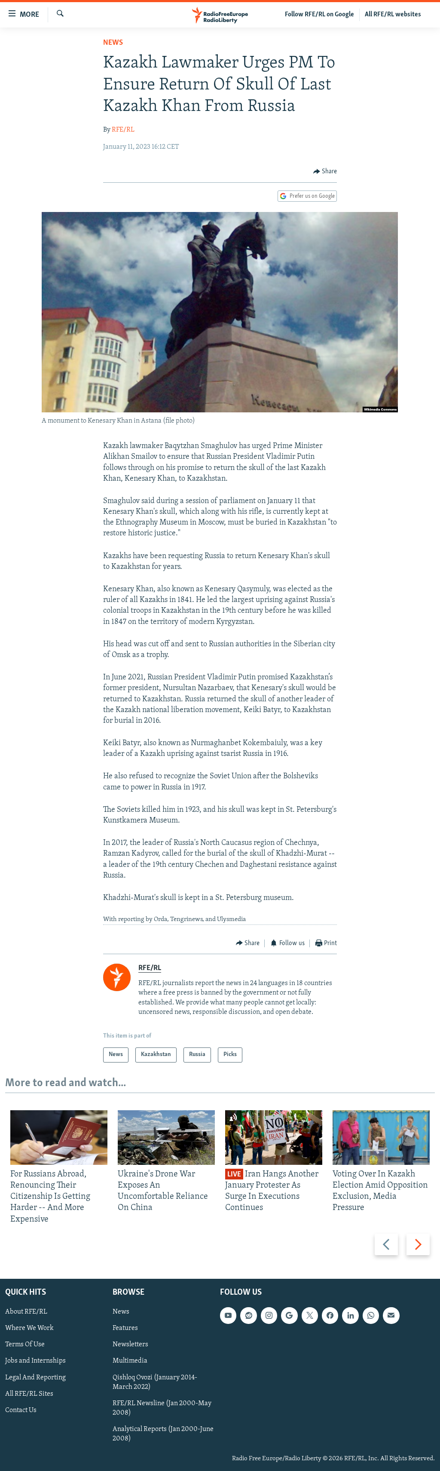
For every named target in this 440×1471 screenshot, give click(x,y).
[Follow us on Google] (289, 1315)
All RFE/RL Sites (29, 1393)
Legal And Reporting (35, 1377)
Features (125, 1328)
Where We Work (29, 1328)
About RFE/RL (26, 1311)
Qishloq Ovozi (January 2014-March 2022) (155, 1382)
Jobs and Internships (35, 1360)
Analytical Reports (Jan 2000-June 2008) (163, 1433)
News (113, 43)
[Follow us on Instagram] (269, 1315)
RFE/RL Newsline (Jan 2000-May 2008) (162, 1408)
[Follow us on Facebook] (330, 1315)
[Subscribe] (391, 1315)
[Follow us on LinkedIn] (350, 1315)
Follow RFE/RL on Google (319, 14)
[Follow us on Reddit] (248, 1315)
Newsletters (130, 1344)
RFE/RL (123, 129)
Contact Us (21, 1410)
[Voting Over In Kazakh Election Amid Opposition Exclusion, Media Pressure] (381, 1137)
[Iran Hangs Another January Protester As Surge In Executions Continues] (273, 1137)
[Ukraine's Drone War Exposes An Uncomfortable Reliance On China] (166, 1137)
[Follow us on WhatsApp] (371, 1315)
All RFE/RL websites (393, 14)
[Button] (325, 171)
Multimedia (130, 1360)
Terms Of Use (25, 1344)
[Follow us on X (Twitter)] (310, 1315)
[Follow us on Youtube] (228, 1315)
